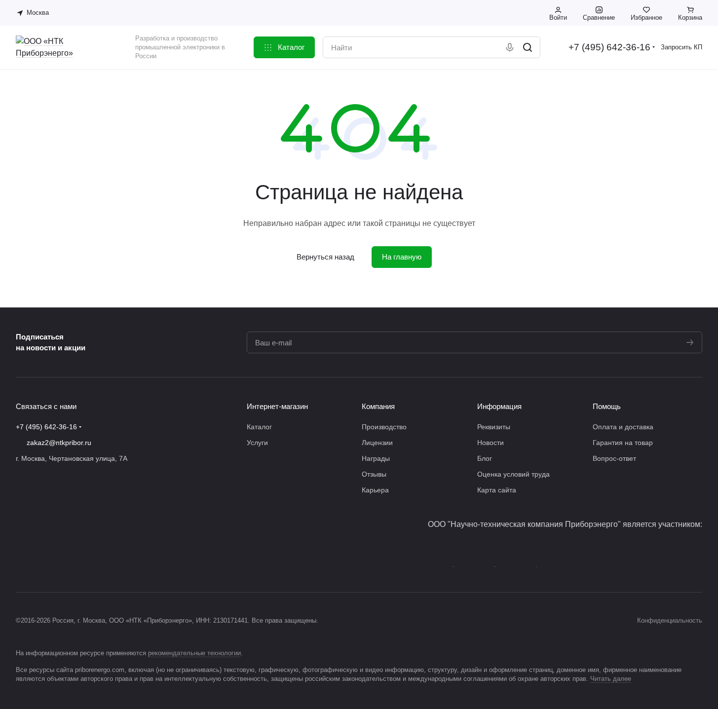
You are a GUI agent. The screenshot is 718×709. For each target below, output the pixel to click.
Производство (384, 427)
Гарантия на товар (623, 443)
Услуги (257, 443)
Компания (378, 406)
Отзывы (374, 474)
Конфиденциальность (669, 620)
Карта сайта (496, 490)
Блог (484, 458)
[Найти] (527, 47)
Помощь (607, 406)
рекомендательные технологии (194, 653)
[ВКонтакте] (22, 535)
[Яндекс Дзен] (61, 535)
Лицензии (377, 443)
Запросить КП (681, 47)
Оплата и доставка (623, 427)
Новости (490, 443)
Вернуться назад (325, 257)
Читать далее (610, 678)
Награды (376, 458)
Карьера (375, 490)
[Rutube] (81, 535)
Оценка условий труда (513, 474)
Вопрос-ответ (614, 458)
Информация (499, 406)
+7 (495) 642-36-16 (609, 47)
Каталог (259, 427)
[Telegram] (41, 535)
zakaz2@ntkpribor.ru (59, 443)
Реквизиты (493, 427)
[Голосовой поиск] (510, 47)
